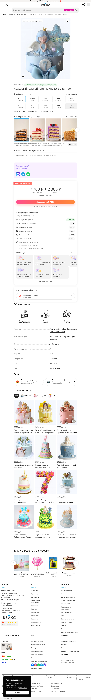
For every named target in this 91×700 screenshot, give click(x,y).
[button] (77, 130)
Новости (34, 609)
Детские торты (56, 336)
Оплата (63, 626)
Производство (36, 594)
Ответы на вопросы (67, 619)
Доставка (64, 629)
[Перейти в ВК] (32, 665)
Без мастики (55, 688)
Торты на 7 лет (56, 329)
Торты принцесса (57, 331)
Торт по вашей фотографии (70, 632)
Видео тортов (35, 625)
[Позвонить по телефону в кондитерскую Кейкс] (88, 4)
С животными (31, 688)
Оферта (63, 648)
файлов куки (22, 688)
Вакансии (34, 606)
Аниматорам (35, 658)
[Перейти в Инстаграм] (35, 665)
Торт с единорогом (33, 691)
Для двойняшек (56, 683)
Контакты (34, 619)
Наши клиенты (36, 622)
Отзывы (66, 604)
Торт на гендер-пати (58, 691)
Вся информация (66, 590)
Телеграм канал (36, 668)
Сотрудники (35, 597)
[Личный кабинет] (7, 5)
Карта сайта (35, 616)
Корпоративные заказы (39, 661)
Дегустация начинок (68, 597)
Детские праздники (37, 641)
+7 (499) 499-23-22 (51, 206)
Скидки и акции (66, 622)
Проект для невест (37, 654)
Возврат (63, 644)
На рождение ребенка (34, 686)
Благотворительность (38, 644)
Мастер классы (36, 648)
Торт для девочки (33, 683)
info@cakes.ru (6, 605)
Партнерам (35, 612)
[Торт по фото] (76, 10)
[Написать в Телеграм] (23, 174)
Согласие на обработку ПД (70, 651)
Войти (3, 653)
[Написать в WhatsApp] (28, 174)
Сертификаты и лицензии (35, 601)
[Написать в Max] (18, 174)
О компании (35, 590)
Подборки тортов (37, 651)
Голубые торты (69, 329)
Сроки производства (68, 600)
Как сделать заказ (67, 612)
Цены (63, 616)
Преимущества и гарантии (66, 608)
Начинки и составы (67, 594)
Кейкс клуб (4, 645)
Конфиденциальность (68, 641)
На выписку (55, 686)
